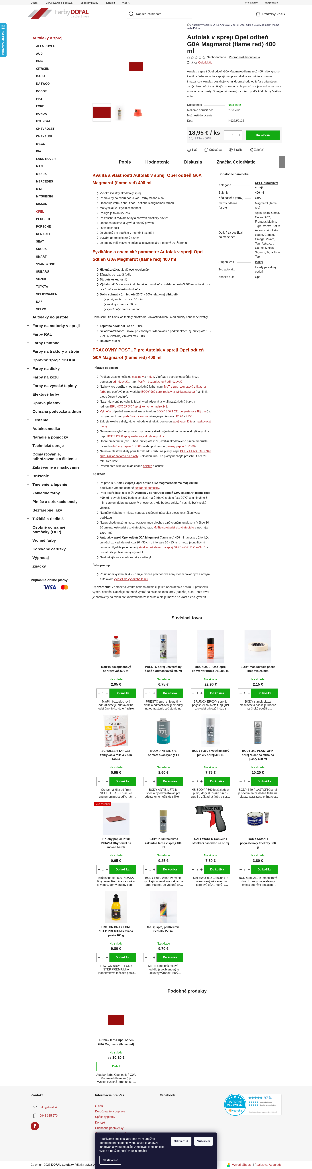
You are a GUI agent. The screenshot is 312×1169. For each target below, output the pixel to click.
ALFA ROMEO (45, 46)
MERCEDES (44, 181)
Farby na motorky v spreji (56, 326)
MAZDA (41, 174)
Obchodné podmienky (109, 1128)
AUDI (39, 53)
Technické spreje (48, 445)
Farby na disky (46, 368)
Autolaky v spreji (48, 38)
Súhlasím (203, 1141)
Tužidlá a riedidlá (48, 519)
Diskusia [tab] (193, 161)
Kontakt (110, 2)
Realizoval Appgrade (268, 1164)
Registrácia (271, 2)
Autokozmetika (46, 428)
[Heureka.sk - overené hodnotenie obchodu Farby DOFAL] (253, 1105)
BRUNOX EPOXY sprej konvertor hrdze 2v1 (138, 406)
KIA (38, 151)
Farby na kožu (45, 377)
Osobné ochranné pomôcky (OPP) (48, 529)
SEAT (40, 241)
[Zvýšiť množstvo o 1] (239, 135)
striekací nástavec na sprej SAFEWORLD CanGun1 (172, 547)
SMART (41, 256)
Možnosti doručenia (199, 115)
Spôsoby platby (89, 2)
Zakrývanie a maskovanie (56, 467)
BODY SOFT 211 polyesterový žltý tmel (181, 411)
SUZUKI (41, 279)
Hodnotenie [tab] (157, 161)
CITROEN (42, 68)
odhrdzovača (121, 381)
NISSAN (41, 203)
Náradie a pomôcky (50, 437)
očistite (147, 466)
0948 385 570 (49, 1115)
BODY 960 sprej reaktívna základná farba (168, 391)
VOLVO (41, 309)
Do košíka (263, 135)
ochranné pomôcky (147, 487)
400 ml (259, 192)
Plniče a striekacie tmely (55, 501)
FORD (40, 106)
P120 (179, 416)
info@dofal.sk (48, 1107)
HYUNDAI (43, 121)
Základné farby (46, 493)
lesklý (259, 262)
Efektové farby (45, 394)
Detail (116, 1066)
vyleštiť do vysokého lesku (131, 579)
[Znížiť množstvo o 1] (226, 135)
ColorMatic (205, 62)
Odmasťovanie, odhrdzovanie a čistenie (54, 456)
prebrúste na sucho (135, 416)
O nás (34, 2)
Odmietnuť (181, 1141)
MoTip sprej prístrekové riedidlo (174, 527)
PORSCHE (43, 226)
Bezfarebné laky (47, 510)
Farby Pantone (45, 343)
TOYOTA (42, 286)
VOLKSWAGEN (46, 294)
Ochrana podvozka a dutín (56, 411)
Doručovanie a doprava (59, 2)
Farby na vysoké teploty (54, 386)
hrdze (150, 376)
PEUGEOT (43, 219)
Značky (39, 566)
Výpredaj (40, 557)
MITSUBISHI (44, 196)
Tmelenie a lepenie (49, 484)
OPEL (40, 211)
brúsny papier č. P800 (180, 446)
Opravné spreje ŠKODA (53, 360)
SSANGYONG (45, 264)
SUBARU (42, 271)
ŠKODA (41, 249)
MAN (39, 166)
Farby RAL (42, 334)
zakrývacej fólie (182, 421)
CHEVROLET (45, 128)
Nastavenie (110, 1160)
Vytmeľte (105, 411)
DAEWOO (43, 83)
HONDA (41, 113)
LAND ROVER (46, 158)
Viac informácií (137, 1150)
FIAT (39, 98)
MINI (39, 189)
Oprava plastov (46, 403)
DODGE (41, 91)
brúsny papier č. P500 (127, 446)
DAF (39, 301)
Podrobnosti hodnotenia (244, 57)
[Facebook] (35, 1126)
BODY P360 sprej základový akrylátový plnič (136, 436)
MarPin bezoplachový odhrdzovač (160, 381)
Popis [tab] (125, 161)
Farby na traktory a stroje (55, 351)
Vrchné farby (44, 540)
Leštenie (40, 420)
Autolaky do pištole (50, 317)
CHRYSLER (44, 136)
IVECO (40, 143)
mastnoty (138, 376)
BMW (39, 61)
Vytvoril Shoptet (242, 1164)
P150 (188, 416)
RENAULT (43, 234)
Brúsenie (40, 476)
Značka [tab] (236, 161)
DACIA (41, 76)
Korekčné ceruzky (49, 549)
